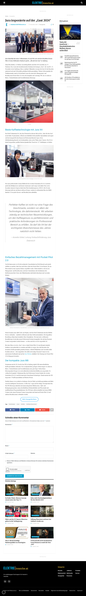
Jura (18, 404)
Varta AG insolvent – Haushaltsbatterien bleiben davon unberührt (67, 46)
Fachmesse (12, 404)
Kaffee (23, 404)
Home (6, 16)
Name (7, 446)
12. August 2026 (35, 523)
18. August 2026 (35, 502)
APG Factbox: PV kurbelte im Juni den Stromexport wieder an (72, 79)
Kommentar (9, 424)
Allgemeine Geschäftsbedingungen (59, 590)
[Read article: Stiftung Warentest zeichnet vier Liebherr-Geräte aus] (42, 511)
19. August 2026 (10, 502)
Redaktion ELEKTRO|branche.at (18, 24)
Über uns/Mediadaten (24, 590)
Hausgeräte (12, 16)
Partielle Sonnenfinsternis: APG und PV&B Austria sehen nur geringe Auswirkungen (72, 57)
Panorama (69, 576)
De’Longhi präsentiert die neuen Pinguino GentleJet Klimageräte (71, 72)
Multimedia (70, 573)
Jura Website (28, 354)
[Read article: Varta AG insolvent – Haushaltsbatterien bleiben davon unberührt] (70, 32)
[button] (3, 592)
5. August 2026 (35, 546)
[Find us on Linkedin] (5, 581)
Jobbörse (69, 571)
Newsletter (41, 590)
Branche (60, 571)
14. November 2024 (33, 24)
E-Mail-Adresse (10, 453)
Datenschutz (72, 590)
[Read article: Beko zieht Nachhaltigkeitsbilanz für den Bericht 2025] (42, 490)
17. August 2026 (10, 523)
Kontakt (47, 590)
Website (33, 453)
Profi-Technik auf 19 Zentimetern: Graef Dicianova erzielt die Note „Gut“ (41, 542)
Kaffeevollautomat (31, 404)
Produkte (77, 571)
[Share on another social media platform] (52, 409)
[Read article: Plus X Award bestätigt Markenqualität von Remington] (16, 532)
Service (77, 573)
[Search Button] (81, 2)
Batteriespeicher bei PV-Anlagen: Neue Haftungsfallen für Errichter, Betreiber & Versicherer (73, 65)
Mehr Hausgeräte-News (29, 399)
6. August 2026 (9, 544)
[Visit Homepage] (43, 2)
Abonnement (34, 590)
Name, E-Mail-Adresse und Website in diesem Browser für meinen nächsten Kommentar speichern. (30, 462)
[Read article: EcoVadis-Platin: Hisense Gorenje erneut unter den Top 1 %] (16, 490)
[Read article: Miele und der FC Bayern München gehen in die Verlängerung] (16, 511)
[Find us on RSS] (9, 581)
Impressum (79, 590)
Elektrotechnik (62, 573)
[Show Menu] (4, 2)
